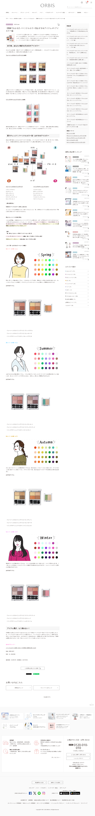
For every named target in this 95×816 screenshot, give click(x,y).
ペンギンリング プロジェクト (73, 803)
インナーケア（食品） (61, 12)
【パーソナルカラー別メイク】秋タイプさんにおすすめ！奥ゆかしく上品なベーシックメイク (77, 87)
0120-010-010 (81, 746)
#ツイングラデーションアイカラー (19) (76, 138)
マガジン (86, 12)
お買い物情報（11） (71, 299)
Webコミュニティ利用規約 (29, 803)
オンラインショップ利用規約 (14, 803)
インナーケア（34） (71, 283)
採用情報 (30, 800)
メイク (41, 12)
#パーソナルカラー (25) (72, 140)
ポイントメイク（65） (71, 277)
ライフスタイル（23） (71, 293)
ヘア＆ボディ (43, 788)
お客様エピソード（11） (71, 302)
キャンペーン (15, 12)
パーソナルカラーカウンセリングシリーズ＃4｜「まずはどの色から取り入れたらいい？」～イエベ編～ (77, 38)
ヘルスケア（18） (69, 305)
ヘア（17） (69, 286)
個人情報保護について (55, 800)
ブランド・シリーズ (24, 12)
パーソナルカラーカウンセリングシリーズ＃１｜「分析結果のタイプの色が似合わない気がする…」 (77, 31)
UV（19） (68, 280)
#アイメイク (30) (71, 133)
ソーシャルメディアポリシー (57, 803)
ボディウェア (71, 12)
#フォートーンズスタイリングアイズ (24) (76, 135)
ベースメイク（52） (71, 274)
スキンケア (34, 12)
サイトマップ (84, 803)
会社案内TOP (24, 800)
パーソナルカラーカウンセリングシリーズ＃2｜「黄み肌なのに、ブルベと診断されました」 (77, 52)
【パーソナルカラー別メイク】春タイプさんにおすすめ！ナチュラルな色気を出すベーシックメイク (77, 75)
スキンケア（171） (71, 271)
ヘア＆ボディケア (49, 12)
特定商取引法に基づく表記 (68, 800)
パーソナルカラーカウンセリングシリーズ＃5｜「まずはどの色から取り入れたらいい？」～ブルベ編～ (77, 45)
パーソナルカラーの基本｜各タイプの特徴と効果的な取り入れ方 (21, 648)
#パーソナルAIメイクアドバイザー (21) (76, 142)
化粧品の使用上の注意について (41, 800)
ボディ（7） (69, 290)
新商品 (7, 12)
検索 (68, 7)
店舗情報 (79, 12)
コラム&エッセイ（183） (72, 296)
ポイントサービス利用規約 (43, 803)
